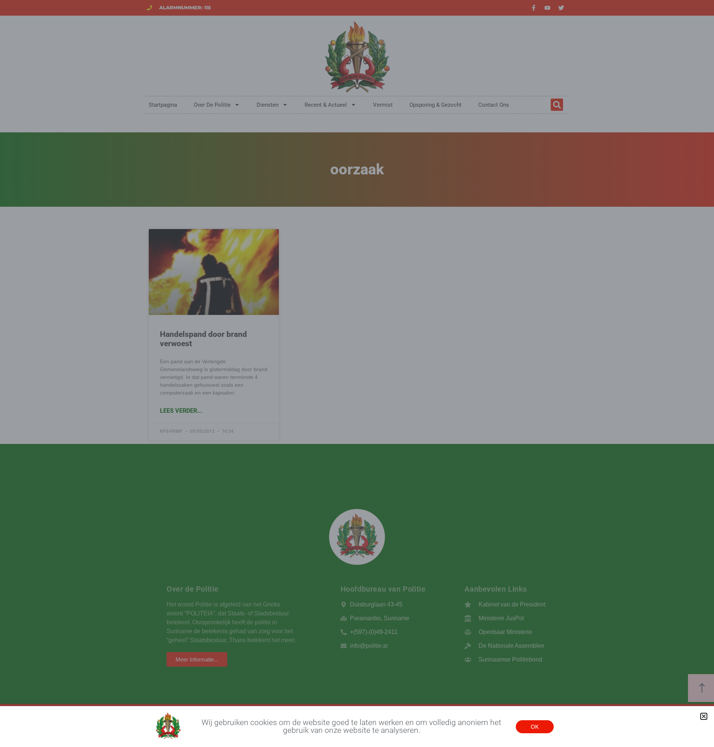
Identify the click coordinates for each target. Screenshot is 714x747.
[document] (357, 373)
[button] (704, 716)
